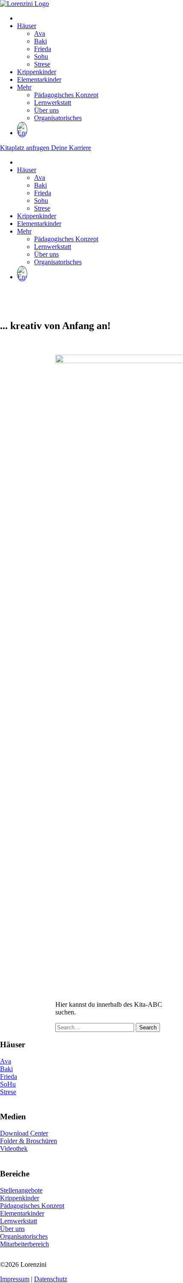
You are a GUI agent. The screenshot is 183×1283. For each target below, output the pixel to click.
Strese (42, 64)
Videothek (14, 1148)
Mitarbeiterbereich (24, 1244)
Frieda (42, 48)
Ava (39, 33)
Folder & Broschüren (28, 1140)
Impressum (14, 1279)
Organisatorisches (58, 117)
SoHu (8, 1084)
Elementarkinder (39, 79)
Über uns (46, 110)
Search (148, 1027)
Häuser (26, 25)
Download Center (24, 1133)
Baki (40, 41)
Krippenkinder (36, 71)
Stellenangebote (21, 1190)
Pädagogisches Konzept (66, 94)
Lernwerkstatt (52, 102)
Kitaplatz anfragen (25, 147)
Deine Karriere (71, 147)
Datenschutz (50, 1279)
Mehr (24, 87)
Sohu (41, 56)
